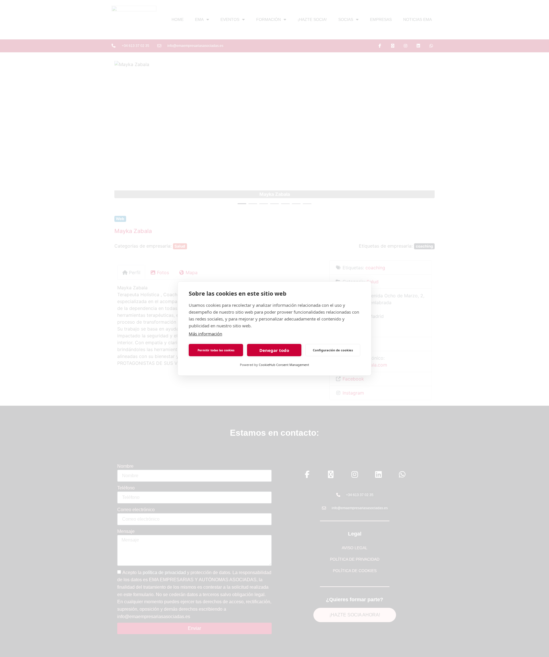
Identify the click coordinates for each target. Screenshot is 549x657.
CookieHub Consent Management (284, 365)
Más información (205, 334)
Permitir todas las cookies (216, 350)
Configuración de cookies (333, 350)
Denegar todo (274, 350)
